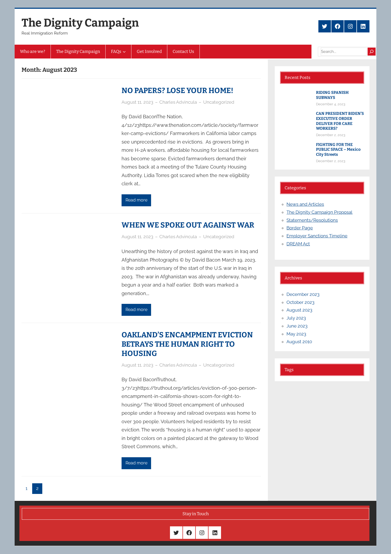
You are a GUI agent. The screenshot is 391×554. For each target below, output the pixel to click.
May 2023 (296, 334)
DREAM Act (298, 243)
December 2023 (302, 294)
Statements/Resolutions (312, 220)
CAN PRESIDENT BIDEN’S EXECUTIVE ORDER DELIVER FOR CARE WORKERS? (340, 121)
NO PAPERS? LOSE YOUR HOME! (177, 90)
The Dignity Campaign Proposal (319, 212)
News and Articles (305, 204)
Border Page (299, 227)
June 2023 (296, 326)
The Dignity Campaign (80, 23)
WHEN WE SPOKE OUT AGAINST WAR (188, 225)
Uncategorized (218, 102)
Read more (136, 200)
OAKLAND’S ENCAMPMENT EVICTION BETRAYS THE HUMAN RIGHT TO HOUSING (187, 344)
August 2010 (299, 341)
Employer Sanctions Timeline (316, 235)
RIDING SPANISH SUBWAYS (332, 95)
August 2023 (299, 310)
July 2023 (296, 318)
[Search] (372, 52)
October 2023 (300, 302)
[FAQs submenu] (124, 51)
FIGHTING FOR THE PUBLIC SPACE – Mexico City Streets (338, 149)
